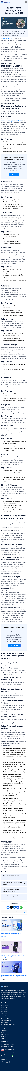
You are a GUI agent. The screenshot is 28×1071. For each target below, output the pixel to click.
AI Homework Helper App (8, 1024)
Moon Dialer (4, 1009)
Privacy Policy (5, 1034)
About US (3, 1036)
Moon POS (4, 1007)
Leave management (7, 38)
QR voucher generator (7, 1046)
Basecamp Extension (6, 1019)
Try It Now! (14, 174)
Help (2, 1038)
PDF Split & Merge (6, 1021)
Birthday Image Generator (8, 1044)
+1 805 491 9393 (7, 1056)
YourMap (3, 1015)
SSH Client (4, 1011)
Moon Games (4, 1022)
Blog (2, 1032)
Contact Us (4, 1030)
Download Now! (14, 645)
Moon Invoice (4, 1005)
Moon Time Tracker (6, 1017)
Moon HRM (4, 1013)
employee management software (11, 121)
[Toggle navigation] (26, 2)
